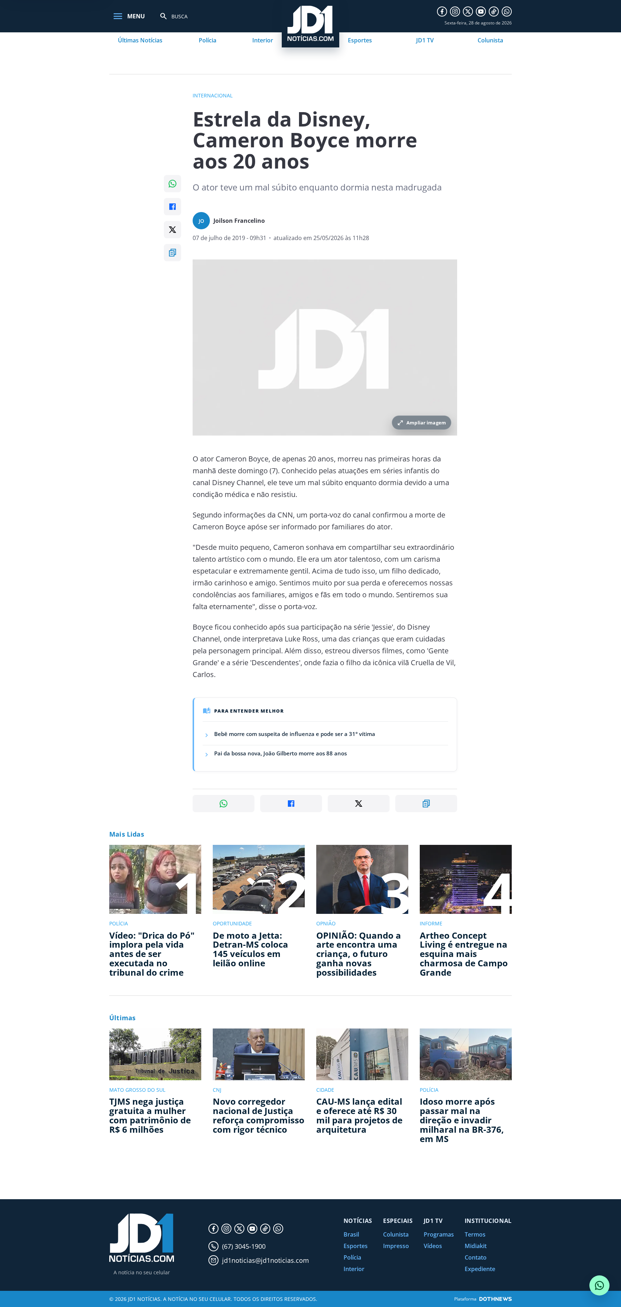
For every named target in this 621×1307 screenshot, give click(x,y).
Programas (439, 1234)
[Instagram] (455, 11)
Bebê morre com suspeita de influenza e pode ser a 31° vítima (294, 733)
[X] (468, 11)
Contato (476, 1257)
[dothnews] (495, 1299)
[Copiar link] (172, 252)
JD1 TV (425, 40)
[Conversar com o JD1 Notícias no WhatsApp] (599, 1285)
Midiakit (476, 1246)
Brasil (351, 1234)
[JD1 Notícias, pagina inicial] (141, 1238)
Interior (262, 40)
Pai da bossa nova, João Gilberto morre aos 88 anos (280, 753)
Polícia (207, 40)
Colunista (490, 40)
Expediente (480, 1269)
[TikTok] (494, 11)
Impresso (396, 1246)
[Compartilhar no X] (172, 229)
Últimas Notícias (140, 40)
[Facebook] (442, 11)
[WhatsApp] (507, 11)
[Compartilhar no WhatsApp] (172, 183)
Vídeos (433, 1246)
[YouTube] (481, 11)
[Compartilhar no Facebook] (172, 206)
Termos (475, 1234)
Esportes (360, 40)
